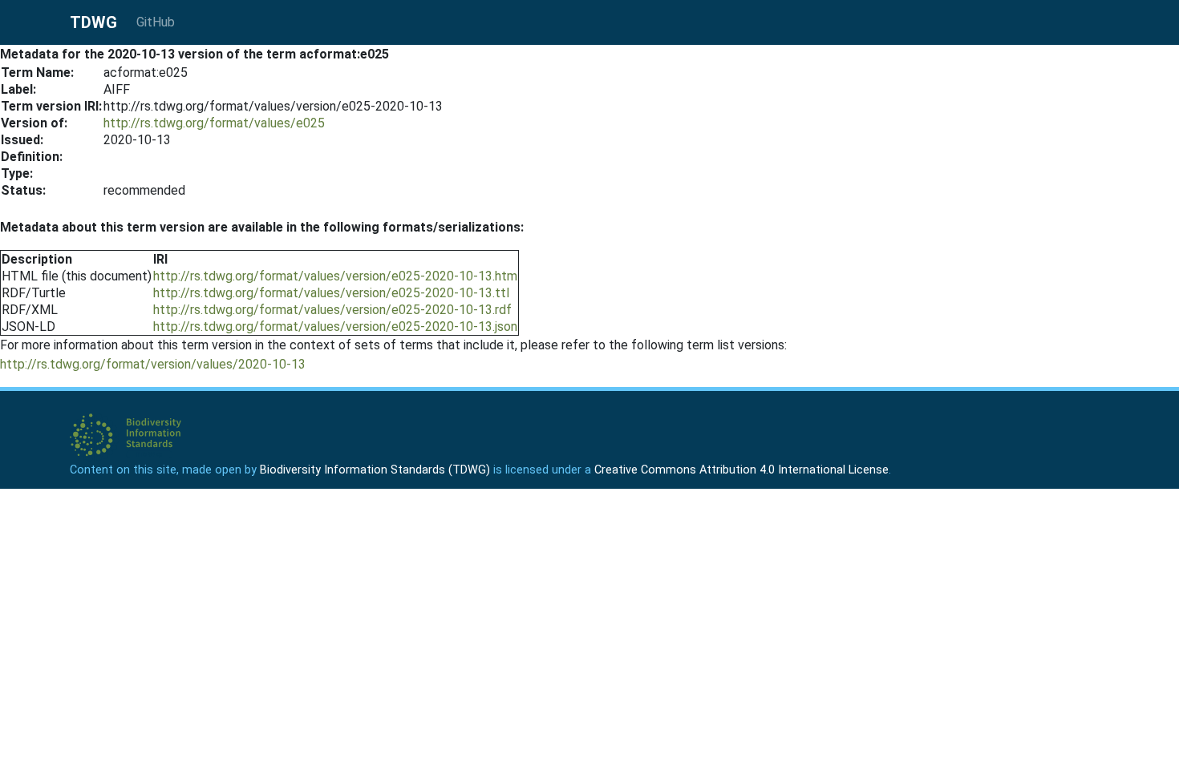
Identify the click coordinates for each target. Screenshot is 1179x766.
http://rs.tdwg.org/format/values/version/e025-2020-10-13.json (335, 326)
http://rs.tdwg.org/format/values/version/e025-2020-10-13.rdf (332, 309)
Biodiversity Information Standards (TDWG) (375, 470)
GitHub (155, 22)
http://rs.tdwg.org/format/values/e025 (214, 123)
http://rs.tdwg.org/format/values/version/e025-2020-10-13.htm (335, 276)
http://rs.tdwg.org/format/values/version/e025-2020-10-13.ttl (331, 292)
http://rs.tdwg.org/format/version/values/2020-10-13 (153, 364)
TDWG (93, 22)
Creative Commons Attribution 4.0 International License (741, 470)
